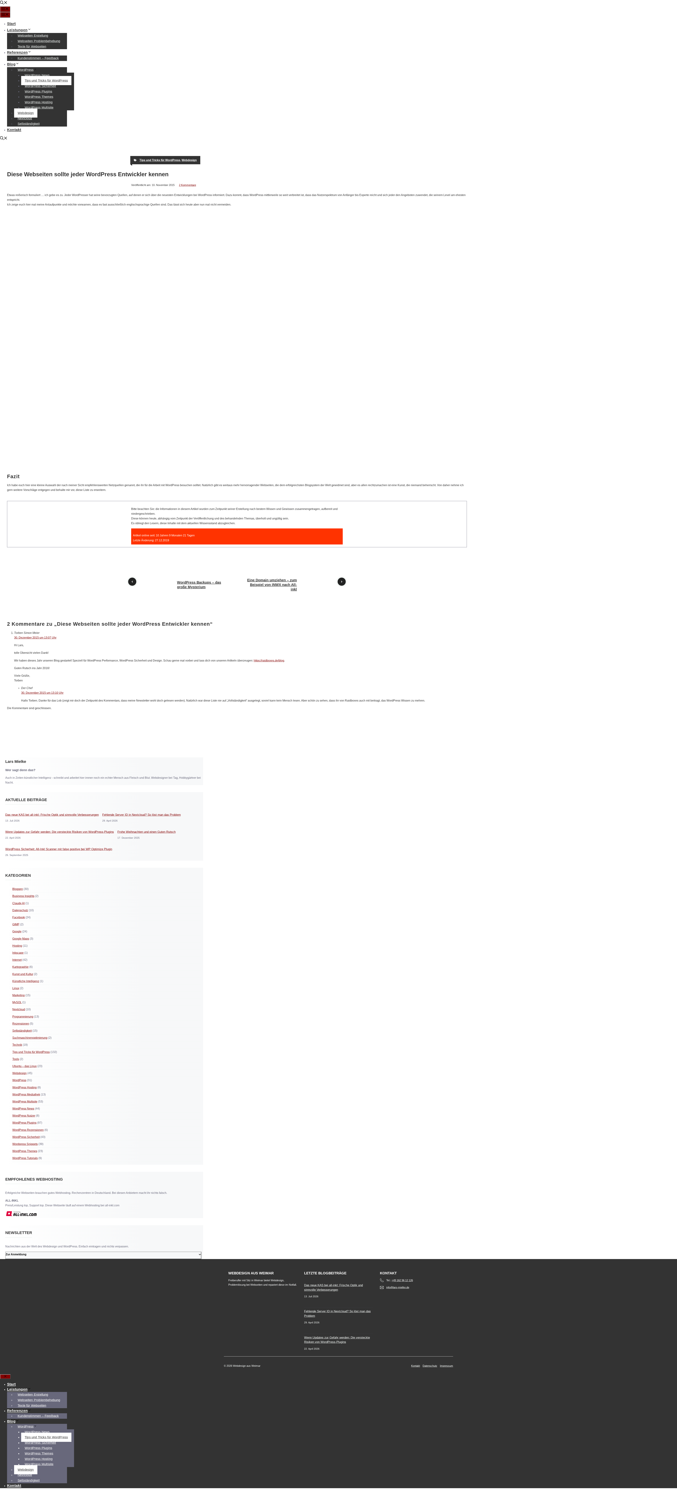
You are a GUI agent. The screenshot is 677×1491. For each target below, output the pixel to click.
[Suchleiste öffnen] (3, 3)
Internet (17, 959)
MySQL (17, 1002)
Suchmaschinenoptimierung (29, 1037)
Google (17, 931)
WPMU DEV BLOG (19, 381)
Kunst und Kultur (22, 974)
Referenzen (17, 52)
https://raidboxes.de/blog (269, 660)
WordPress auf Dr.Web (21, 439)
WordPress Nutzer (23, 1115)
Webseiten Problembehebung (39, 41)
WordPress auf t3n (18, 466)
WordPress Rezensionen (28, 1129)
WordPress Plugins (38, 91)
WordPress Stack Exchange (24, 408)
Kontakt (14, 130)
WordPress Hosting (39, 102)
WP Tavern (14, 265)
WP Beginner (15, 323)
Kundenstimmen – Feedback (38, 58)
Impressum (446, 1365)
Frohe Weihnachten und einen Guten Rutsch (146, 832)
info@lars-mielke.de (397, 1287)
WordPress (26, 70)
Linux (15, 988)
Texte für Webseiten (32, 46)
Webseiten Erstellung (33, 35)
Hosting (17, 945)
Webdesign (26, 113)
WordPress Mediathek (26, 1094)
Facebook (18, 917)
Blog (11, 64)
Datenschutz (20, 910)
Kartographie (20, 966)
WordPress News (37, 75)
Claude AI (18, 903)
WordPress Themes (39, 97)
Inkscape (18, 952)
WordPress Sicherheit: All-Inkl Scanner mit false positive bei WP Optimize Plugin (58, 849)
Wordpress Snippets (25, 1144)
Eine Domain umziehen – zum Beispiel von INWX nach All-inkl (272, 584)
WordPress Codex (18, 238)
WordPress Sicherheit (40, 86)
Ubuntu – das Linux (24, 1066)
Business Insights (23, 896)
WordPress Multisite (39, 107)
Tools (15, 1059)
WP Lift (11, 354)
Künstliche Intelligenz (25, 981)
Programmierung (22, 1016)
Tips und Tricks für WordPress (46, 80)
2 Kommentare (187, 184)
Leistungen (17, 30)
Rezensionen (20, 1023)
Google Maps (20, 938)
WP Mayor (13, 292)
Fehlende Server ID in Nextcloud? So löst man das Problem (141, 814)
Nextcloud (25, 118)
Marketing (18, 995)
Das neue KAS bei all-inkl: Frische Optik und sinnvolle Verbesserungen (52, 814)
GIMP (15, 924)
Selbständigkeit (29, 123)
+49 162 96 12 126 (402, 1280)
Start (11, 24)
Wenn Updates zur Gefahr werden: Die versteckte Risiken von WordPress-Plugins (59, 832)
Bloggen (17, 888)
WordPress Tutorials (25, 1158)
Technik (17, 1044)
